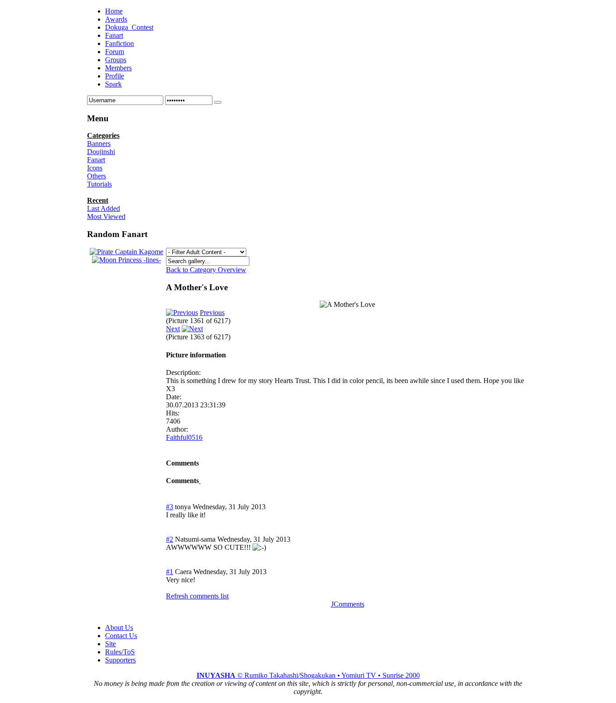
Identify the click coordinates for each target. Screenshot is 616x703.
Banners (98, 143)
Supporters (120, 660)
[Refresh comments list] (200, 480)
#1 (169, 571)
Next (173, 329)
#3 (169, 507)
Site (110, 644)
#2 (169, 539)
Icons (94, 168)
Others (96, 176)
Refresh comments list (197, 596)
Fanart (96, 160)
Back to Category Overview (206, 270)
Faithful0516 (184, 437)
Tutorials (99, 184)
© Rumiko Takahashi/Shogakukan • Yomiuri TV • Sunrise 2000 (308, 675)
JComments (347, 604)
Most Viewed (106, 216)
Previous (212, 312)
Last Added (103, 208)
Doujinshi (101, 151)
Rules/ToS (120, 652)
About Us (119, 627)
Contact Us (121, 635)
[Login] (217, 102)
